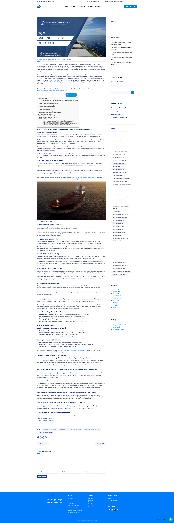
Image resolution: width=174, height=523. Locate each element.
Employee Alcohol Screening (120, 160)
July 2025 (115, 302)
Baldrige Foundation (74, 82)
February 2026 (116, 290)
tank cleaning (116, 211)
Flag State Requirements (119, 163)
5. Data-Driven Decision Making (48, 108)
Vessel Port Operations (119, 268)
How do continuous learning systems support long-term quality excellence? (58, 124)
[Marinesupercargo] (39, 6)
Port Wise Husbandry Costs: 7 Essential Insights (121, 63)
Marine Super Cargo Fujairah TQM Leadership (50, 112)
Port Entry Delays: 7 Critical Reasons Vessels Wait (122, 58)
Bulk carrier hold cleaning (49, 429)
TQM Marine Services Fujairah (91, 429)
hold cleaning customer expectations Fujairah (73, 350)
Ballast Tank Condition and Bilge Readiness (121, 132)
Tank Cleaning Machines (118, 226)
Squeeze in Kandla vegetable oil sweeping (120, 207)
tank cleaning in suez (118, 223)
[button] (171, 519)
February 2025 (116, 307)
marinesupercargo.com (48, 420)
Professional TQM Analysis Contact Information (51, 126)
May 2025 (115, 305)
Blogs (89, 501)
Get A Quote (129, 6)
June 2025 (115, 304)
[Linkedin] (117, 510)
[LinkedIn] (46, 437)
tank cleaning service (118, 229)
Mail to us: (107, 1)
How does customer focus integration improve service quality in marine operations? (60, 120)
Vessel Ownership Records (119, 265)
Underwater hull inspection (120, 253)
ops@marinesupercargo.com (116, 1)
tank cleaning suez (117, 235)
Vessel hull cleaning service (120, 262)
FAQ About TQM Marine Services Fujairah (49, 119)
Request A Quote (71, 95)
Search (113, 21)
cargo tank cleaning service (120, 151)
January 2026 (116, 291)
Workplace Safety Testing (119, 274)
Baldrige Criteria (81, 330)
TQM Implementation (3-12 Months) (49, 117)
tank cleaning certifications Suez (121, 214)
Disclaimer (90, 506)
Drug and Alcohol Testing (118, 107)
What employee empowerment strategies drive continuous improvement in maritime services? (61, 121)
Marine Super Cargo (54, 60)
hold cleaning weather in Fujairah (53, 352)
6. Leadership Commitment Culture (49, 109)
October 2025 (116, 297)
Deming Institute (61, 82)
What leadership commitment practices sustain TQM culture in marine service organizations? (61, 123)
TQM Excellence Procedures (46, 114)
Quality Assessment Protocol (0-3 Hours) (50, 115)
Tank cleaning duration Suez (120, 217)
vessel (114, 256)
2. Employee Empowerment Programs (49, 103)
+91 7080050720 (97, 1)
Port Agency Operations (119, 187)
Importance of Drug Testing (120, 172)
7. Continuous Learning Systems (48, 110)
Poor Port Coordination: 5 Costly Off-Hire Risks (121, 53)
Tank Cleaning (116, 114)
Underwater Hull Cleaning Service (121, 249)
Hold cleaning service (75, 429)
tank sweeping (116, 243)
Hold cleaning (63, 429)
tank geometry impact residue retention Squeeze (120, 239)
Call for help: (90, 1)
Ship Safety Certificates (119, 200)
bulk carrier (116, 139)
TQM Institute (52, 82)
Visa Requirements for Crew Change (122, 271)
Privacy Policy (91, 505)
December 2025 (117, 293)
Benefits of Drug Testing (119, 136)
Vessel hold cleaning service (46, 432)
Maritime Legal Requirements (120, 181)
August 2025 (116, 300)
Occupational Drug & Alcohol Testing (122, 184)
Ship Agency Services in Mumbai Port (122, 190)
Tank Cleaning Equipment (119, 220)
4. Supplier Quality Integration (48, 106)
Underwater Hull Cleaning (119, 117)
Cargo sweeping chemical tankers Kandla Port (121, 147)
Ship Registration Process (119, 197)
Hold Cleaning (67, 60)
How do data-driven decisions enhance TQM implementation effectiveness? (58, 122)
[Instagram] (115, 510)
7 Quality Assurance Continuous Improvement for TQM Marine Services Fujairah (58, 100)
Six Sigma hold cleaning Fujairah (63, 88)
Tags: (38, 429)
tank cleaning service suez (119, 232)
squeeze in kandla (117, 203)
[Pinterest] (43, 437)
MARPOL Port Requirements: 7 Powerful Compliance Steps (121, 43)
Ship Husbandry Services (119, 193)
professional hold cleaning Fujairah (87, 177)
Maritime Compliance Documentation (122, 178)
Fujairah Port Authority (67, 336)
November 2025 (117, 295)
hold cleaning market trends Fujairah (70, 179)
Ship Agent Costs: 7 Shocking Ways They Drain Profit (121, 48)
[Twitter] (41, 437)
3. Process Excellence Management (49, 105)
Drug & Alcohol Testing (118, 157)
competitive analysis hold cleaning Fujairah (48, 90)
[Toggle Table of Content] (76, 98)
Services (90, 503)
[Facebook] (38, 437)
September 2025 (117, 298)
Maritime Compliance (118, 175)
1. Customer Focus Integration (48, 102)
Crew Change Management (119, 154)
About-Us (90, 498)
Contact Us (90, 500)
